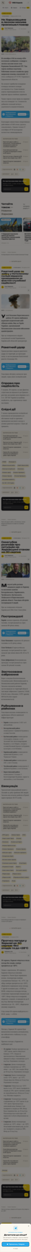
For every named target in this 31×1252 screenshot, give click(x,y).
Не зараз (15, 1248)
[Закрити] (28, 1226)
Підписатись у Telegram (16, 1244)
